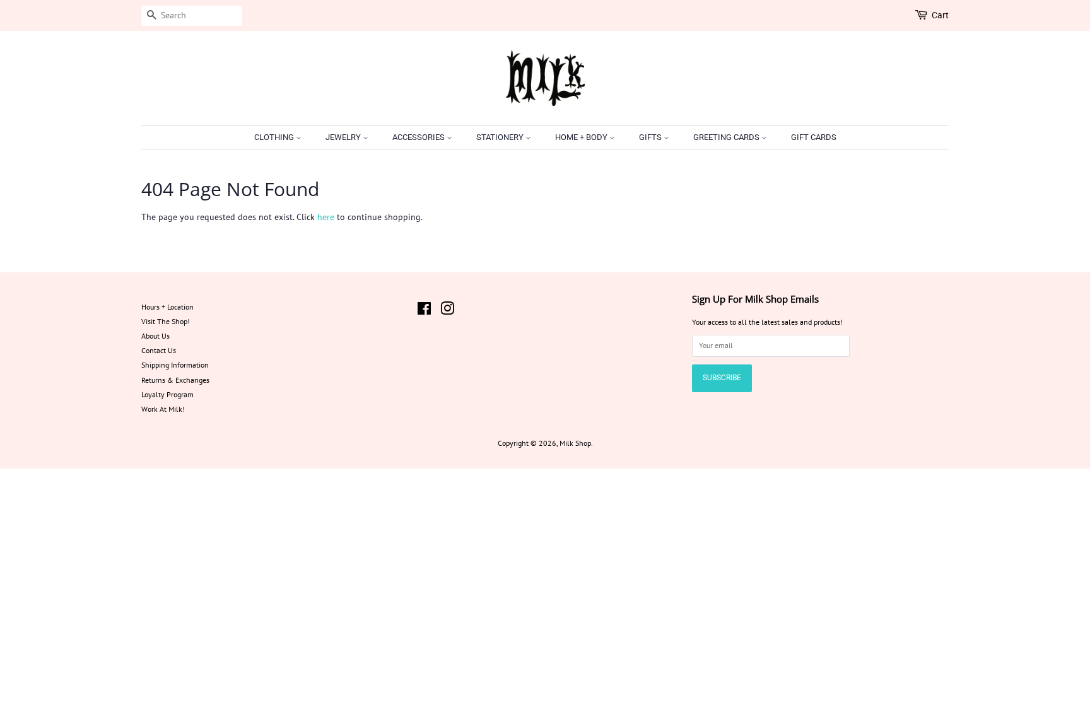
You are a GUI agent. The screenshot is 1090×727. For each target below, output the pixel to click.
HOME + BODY (582, 137)
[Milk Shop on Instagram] (447, 311)
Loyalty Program (167, 394)
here (325, 217)
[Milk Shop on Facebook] (424, 311)
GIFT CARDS (813, 137)
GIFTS (651, 137)
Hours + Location (167, 306)
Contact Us (158, 350)
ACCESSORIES (419, 137)
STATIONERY (500, 137)
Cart (940, 15)
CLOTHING (275, 137)
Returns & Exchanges (175, 380)
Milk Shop (575, 443)
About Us (155, 335)
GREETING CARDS (727, 137)
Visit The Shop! (165, 321)
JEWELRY (344, 137)
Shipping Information (175, 364)
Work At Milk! (163, 409)
